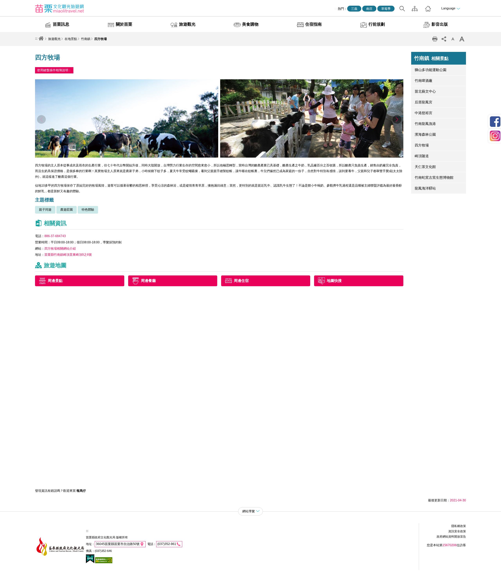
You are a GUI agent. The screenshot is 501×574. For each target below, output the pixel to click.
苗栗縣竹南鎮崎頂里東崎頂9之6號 (68, 254)
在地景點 (71, 39)
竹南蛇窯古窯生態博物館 (434, 178)
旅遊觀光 (187, 24)
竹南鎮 (85, 39)
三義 (354, 8)
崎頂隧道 (422, 156)
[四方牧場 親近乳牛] (311, 156)
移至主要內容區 (11, 3)
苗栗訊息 (61, 24)
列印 (435, 39)
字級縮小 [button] (453, 39)
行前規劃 (377, 24)
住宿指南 (313, 24)
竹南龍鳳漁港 (425, 124)
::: (336, 8)
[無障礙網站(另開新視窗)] (103, 562)
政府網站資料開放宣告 (451, 536)
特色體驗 (88, 209)
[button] (397, 119)
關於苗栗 (124, 24)
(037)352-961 (166, 544)
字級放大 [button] (462, 39)
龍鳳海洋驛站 (425, 188)
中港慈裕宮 (423, 113)
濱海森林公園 (425, 134)
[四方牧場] (126, 156)
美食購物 (250, 24)
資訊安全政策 (457, 531)
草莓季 (386, 8)
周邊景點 (55, 281)
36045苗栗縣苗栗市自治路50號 (118, 544)
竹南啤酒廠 (423, 81)
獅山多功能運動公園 (430, 70)
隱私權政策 (458, 526)
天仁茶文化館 (425, 167)
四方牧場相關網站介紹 (60, 248)
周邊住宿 (241, 281)
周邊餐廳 (148, 281)
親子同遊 (45, 209)
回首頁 (428, 9)
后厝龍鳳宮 (423, 102)
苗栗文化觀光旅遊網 (59, 8)
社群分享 (444, 39)
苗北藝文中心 (425, 91)
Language (448, 8)
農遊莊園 (66, 209)
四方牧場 (100, 39)
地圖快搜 (334, 281)
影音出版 (440, 24)
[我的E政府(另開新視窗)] (90, 562)
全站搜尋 (402, 9)
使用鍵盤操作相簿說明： (54, 70)
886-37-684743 (55, 236)
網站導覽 (415, 9)
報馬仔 (81, 490)
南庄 (369, 8)
